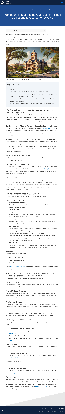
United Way (12, 373)
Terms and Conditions (51, 411)
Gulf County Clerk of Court (48, 169)
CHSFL (11, 340)
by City (55, 408)
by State (50, 408)
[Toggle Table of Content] (43, 30)
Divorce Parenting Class (49, 128)
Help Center (41, 411)
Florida (17, 9)
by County (61, 408)
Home (14, 9)
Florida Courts (46, 212)
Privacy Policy (61, 411)
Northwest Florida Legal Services (17, 358)
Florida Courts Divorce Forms (17, 266)
